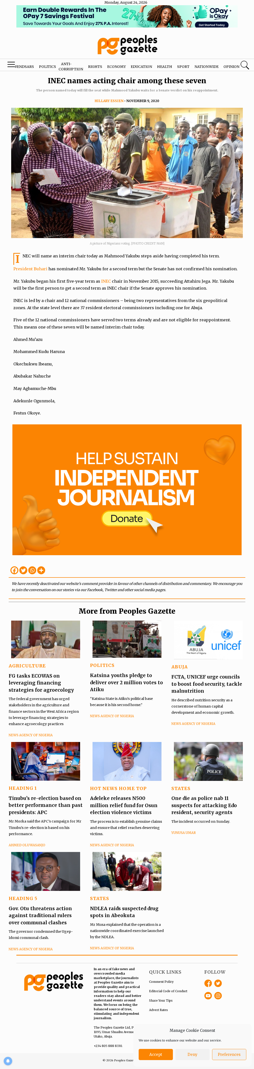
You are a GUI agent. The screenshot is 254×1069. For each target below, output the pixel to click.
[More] (41, 570)
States (180, 788)
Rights (95, 66)
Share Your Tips (161, 1000)
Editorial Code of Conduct (168, 991)
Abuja (179, 667)
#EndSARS (24, 66)
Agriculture (27, 666)
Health (164, 66)
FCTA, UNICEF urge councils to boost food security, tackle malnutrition (206, 684)
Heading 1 (23, 788)
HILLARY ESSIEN (109, 101)
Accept (155, 1054)
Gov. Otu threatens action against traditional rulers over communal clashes (40, 915)
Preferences (229, 1054)
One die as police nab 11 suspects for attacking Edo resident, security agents (204, 805)
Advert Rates (158, 1010)
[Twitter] (23, 570)
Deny (192, 1054)
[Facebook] (14, 570)
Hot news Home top (118, 788)
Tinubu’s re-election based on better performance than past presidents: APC (46, 805)
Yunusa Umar (183, 833)
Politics (47, 66)
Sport (183, 66)
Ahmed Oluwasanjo (27, 845)
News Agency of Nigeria (31, 735)
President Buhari (30, 268)
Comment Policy (161, 982)
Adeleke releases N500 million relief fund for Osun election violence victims (124, 805)
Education (141, 66)
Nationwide (206, 66)
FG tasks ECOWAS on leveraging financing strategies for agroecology (41, 683)
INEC (106, 281)
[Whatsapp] (32, 570)
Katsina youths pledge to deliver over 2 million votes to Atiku (126, 682)
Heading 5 (23, 898)
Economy (116, 66)
